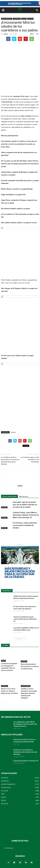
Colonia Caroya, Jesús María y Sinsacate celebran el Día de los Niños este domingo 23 (26, 514)
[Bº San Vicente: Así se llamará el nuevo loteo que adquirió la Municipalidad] (6, 609)
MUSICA (24, 18)
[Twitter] (14, 862)
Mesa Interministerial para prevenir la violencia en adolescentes (30, 666)
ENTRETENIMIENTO (7, 18)
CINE (2, 794)
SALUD (3, 797)
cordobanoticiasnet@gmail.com (25, 848)
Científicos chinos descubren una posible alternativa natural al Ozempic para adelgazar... (29, 693)
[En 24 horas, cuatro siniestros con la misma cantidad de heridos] (6, 525)
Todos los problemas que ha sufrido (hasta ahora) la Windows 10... (25, 619)
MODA (3, 660)
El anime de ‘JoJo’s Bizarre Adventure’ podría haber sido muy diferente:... (25, 752)
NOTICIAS (30, 18)
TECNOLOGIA (6, 787)
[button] (37, 10)
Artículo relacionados (9, 496)
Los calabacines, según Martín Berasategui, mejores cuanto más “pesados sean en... (25, 724)
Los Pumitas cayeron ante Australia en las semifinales (29, 459)
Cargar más (19, 639)
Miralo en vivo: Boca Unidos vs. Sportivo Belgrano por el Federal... (10, 691)
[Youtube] (31, 862)
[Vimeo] (20, 862)
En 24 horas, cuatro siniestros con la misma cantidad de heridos (25, 525)
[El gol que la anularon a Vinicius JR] (6, 763)
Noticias (13, 432)
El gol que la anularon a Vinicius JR (25, 761)
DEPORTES (4, 686)
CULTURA (4, 791)
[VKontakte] (26, 862)
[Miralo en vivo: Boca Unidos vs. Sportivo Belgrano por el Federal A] (10, 680)
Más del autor (23, 496)
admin (6, 34)
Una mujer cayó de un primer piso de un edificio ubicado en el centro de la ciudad (25, 504)
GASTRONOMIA (25, 686)
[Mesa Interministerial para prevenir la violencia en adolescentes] (30, 656)
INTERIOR (4, 507)
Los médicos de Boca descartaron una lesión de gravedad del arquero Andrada (10, 460)
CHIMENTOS (17, 18)
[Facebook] (8, 862)
